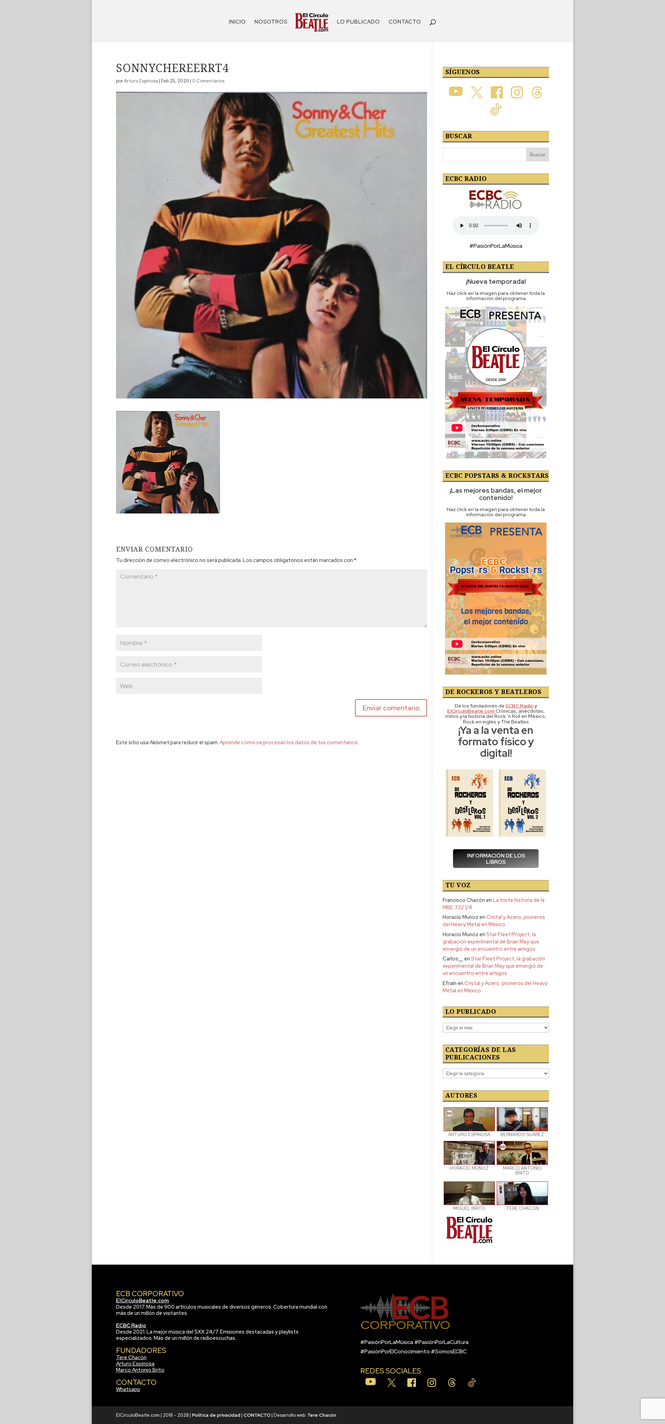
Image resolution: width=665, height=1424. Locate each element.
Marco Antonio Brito (140, 1369)
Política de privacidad (216, 1415)
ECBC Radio (131, 1325)
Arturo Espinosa (141, 81)
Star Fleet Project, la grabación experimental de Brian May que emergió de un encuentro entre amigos (491, 941)
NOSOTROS (271, 22)
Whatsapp (128, 1389)
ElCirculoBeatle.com (142, 1300)
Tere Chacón (131, 1357)
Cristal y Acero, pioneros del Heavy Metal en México (494, 921)
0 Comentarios (208, 81)
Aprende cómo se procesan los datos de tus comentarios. (289, 742)
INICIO (237, 22)
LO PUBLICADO (358, 22)
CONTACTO (405, 22)
